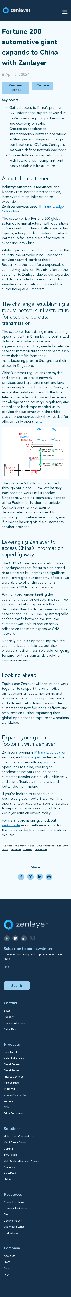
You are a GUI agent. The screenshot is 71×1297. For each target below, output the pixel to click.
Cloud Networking (46, 846)
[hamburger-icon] (65, 12)
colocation (58, 752)
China (31, 846)
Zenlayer (43, 85)
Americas (7, 846)
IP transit (41, 752)
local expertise (34, 757)
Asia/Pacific (20, 846)
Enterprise (16, 850)
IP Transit (46, 206)
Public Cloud (41, 850)
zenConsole (11, 825)
